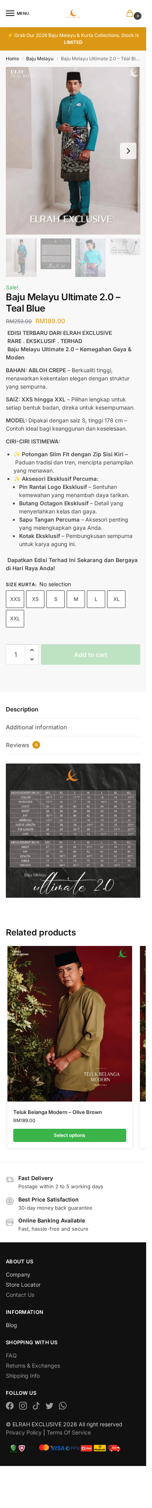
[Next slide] (128, 151)
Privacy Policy (24, 1432)
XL (116, 599)
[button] (131, 13)
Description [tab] (22, 709)
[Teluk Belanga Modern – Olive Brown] (69, 1024)
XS (35, 599)
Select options (69, 1135)
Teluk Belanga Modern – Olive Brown (57, 1112)
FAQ (11, 1355)
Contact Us (20, 1294)
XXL (15, 618)
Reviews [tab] (22, 745)
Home (12, 58)
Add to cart (91, 655)
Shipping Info (23, 1375)
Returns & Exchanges (33, 1365)
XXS (15, 599)
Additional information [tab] (36, 727)
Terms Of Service (69, 1432)
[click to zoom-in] (73, 151)
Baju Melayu (39, 58)
